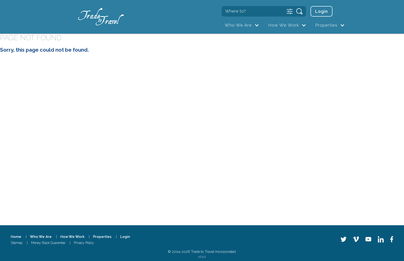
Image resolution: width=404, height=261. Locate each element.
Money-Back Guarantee (48, 243)
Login (321, 11)
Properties (326, 25)
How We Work (283, 25)
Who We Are (238, 25)
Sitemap (16, 243)
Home (16, 237)
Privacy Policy (84, 243)
